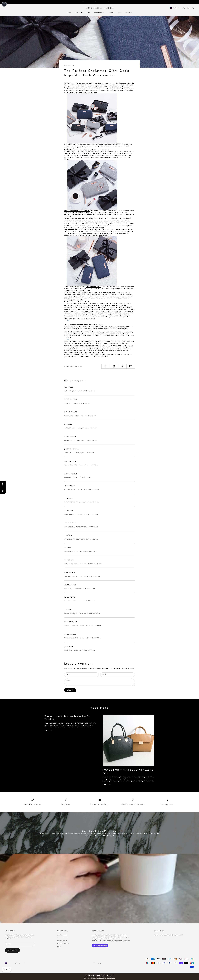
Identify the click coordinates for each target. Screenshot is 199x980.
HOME (68, 13)
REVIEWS (129, 13)
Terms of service (63, 938)
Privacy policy (62, 935)
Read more (48, 730)
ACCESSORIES (99, 13)
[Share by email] (131, 366)
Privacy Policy (108, 668)
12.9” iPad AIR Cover (101, 305)
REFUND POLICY (62, 941)
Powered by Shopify (94, 963)
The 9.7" (89, 305)
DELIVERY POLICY (63, 944)
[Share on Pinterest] (122, 366)
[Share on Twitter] (114, 366)
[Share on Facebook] (106, 366)
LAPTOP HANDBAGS (82, 13)
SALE (120, 13)
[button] (4, 4)
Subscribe (12, 950)
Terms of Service (123, 668)
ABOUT (111, 13)
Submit (70, 690)
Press (59, 946)
